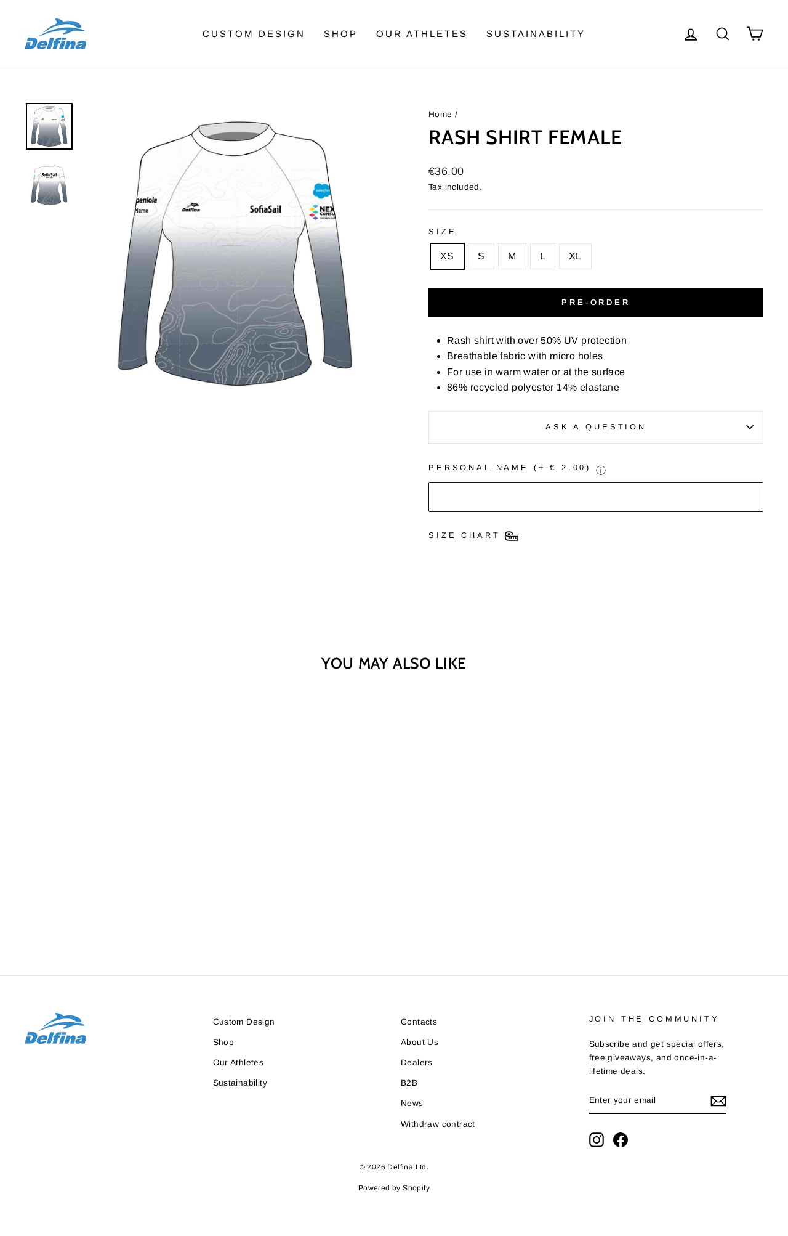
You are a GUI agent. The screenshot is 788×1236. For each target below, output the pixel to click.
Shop (341, 33)
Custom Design (254, 33)
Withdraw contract (438, 1124)
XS (447, 256)
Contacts (419, 1022)
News (412, 1103)
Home (440, 114)
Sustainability (535, 33)
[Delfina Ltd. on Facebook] (620, 1139)
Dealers (417, 1062)
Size (442, 231)
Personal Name (509, 467)
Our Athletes (422, 33)
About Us (419, 1042)
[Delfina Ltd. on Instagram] (596, 1139)
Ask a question (595, 426)
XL (575, 256)
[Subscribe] (718, 1101)
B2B (409, 1083)
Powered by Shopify (394, 1188)
